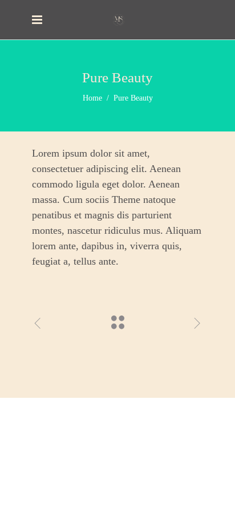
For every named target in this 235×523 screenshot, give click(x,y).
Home (92, 98)
